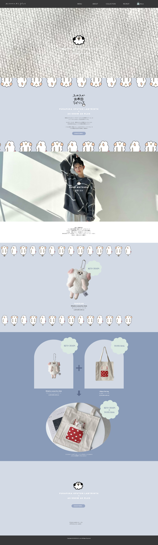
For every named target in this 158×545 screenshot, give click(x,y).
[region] (79, 283)
